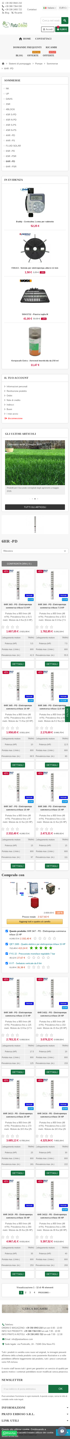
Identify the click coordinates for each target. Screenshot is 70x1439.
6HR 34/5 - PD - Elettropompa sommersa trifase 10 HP (18, 707)
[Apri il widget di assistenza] (62, 1431)
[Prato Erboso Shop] (15, 24)
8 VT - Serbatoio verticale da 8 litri (25, 963)
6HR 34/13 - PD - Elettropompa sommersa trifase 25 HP (18, 1115)
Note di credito (13, 400)
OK (60, 1388)
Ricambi (18, 13)
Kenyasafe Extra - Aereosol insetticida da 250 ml (35, 361)
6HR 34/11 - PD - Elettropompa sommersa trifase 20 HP (52, 1014)
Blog (6, 13)
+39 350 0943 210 (13, 3)
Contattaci (32, 9)
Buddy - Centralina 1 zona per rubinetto (35, 222)
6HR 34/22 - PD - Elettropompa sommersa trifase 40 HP (52, 1216)
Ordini (9, 395)
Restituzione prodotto (17, 391)
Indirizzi (10, 404)
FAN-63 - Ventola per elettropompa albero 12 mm (35, 268)
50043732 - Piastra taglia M (35, 314)
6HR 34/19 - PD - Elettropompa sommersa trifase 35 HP (18, 1216)
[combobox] (54, 20)
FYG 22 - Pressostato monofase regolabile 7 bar (32, 954)
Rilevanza (8, 551)
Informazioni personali (17, 386)
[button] (32, 498)
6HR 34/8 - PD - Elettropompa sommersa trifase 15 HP (52, 808)
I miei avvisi (12, 414)
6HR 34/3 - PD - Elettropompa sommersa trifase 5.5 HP (18, 606)
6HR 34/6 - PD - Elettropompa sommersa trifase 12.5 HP (52, 707)
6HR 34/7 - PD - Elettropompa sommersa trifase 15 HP (18, 808)
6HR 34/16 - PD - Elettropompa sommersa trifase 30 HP (52, 1115)
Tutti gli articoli (35, 507)
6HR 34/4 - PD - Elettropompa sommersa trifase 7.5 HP (52, 606)
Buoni (9, 409)
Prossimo (44, 1292)
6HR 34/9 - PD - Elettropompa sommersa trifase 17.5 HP (18, 1014)
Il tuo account (16, 377)
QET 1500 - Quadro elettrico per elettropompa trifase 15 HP (37, 944)
